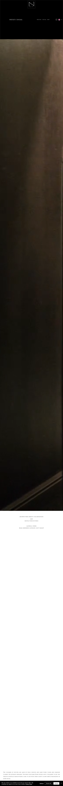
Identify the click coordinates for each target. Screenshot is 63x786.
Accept (56, 783)
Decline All (48, 783)
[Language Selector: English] (60, 19)
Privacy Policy (28, 784)
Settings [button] (42, 783)
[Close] (61, 783)
